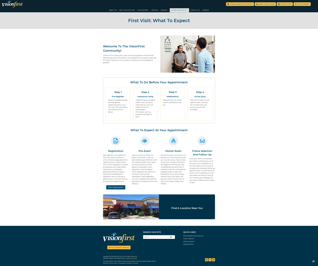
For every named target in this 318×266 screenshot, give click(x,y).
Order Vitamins (188, 238)
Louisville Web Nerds (131, 258)
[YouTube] (213, 259)
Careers (205, 10)
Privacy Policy (114, 263)
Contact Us (195, 10)
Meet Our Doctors (127, 10)
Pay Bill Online (188, 244)
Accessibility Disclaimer (125, 263)
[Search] (171, 237)
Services (154, 10)
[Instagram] (210, 259)
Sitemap (135, 263)
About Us (113, 10)
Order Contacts (188, 241)
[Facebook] (206, 259)
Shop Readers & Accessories (193, 236)
